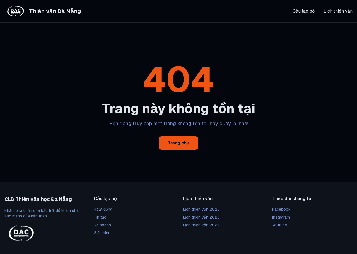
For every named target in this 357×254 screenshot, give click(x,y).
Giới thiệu (102, 232)
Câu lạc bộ (304, 11)
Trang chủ (178, 143)
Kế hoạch (102, 224)
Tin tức (100, 217)
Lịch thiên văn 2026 (201, 217)
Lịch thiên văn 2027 (201, 224)
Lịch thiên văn (338, 11)
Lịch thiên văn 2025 (201, 209)
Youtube (279, 224)
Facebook (281, 209)
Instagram (281, 217)
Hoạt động (103, 209)
